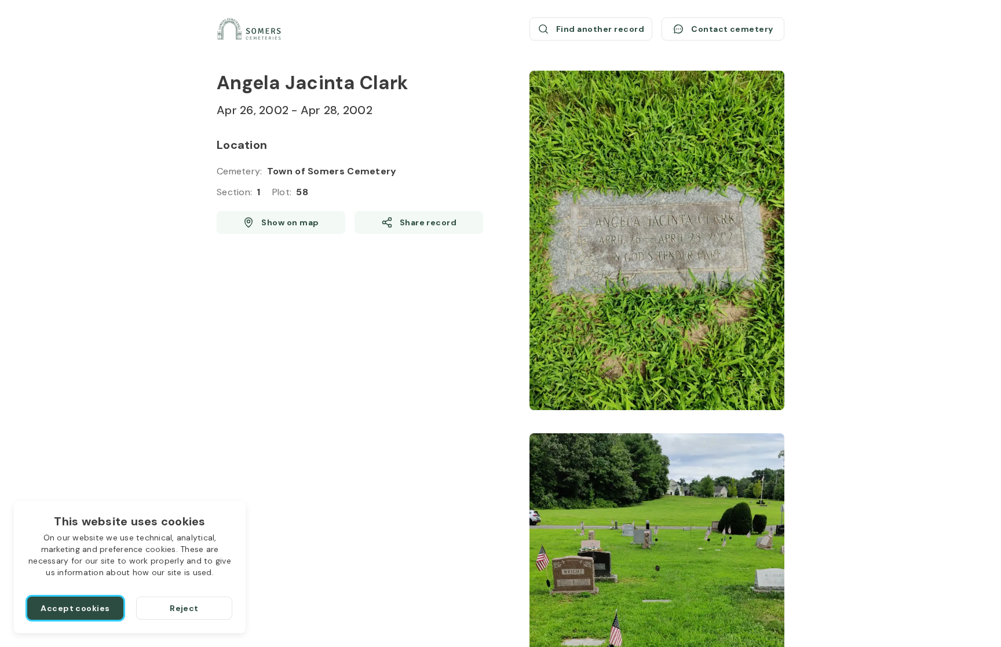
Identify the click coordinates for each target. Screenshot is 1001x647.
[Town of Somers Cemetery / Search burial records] (249, 29)
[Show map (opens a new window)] (281, 222)
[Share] (419, 222)
